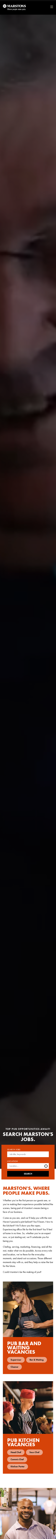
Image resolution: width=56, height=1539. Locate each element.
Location (12, 1161)
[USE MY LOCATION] (46, 1166)
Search (28, 1173)
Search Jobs (13, 1150)
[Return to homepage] (14, 7)
